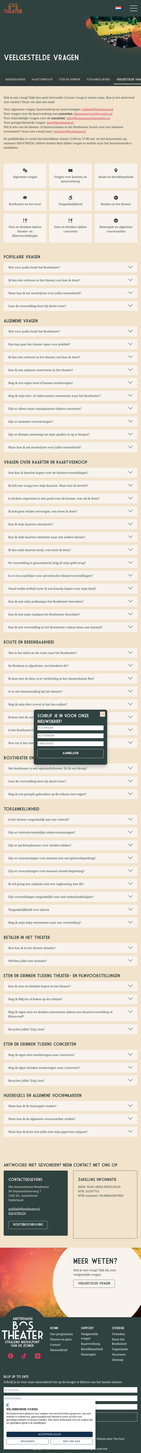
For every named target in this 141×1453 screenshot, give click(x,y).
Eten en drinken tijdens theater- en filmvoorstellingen (25, 231)
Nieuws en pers (61, 1339)
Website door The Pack (110, 1439)
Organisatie (120, 1349)
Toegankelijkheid (98, 79)
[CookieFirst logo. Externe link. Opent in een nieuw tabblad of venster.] (7, 1405)
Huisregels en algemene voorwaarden (116, 229)
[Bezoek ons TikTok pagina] (24, 1356)
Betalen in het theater (116, 204)
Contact (55, 1345)
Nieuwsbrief (58, 1350)
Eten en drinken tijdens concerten (70, 229)
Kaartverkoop (42, 79)
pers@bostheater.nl (60, 123)
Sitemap (117, 1360)
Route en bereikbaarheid (116, 177)
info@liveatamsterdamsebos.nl (88, 118)
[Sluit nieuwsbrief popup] (102, 714)
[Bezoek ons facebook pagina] (10, 1356)
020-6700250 (17, 1213)
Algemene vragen (25, 177)
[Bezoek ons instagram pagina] (37, 1356)
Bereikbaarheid (16, 79)
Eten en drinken (69, 79)
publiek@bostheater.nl (97, 109)
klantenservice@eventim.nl (93, 114)
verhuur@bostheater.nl (69, 131)
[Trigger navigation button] (133, 8)
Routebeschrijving (28, 1224)
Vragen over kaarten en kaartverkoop (70, 179)
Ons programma (61, 1334)
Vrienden (118, 1334)
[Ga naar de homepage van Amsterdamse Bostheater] (13, 8)
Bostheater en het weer (25, 204)
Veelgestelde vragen (94, 1283)
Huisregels (88, 1354)
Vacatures (119, 1354)
